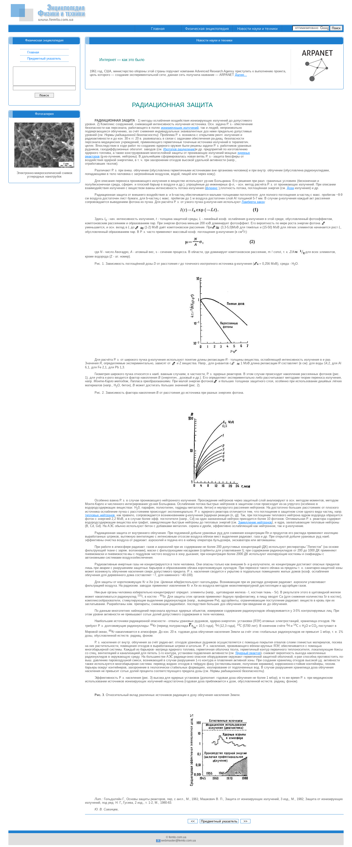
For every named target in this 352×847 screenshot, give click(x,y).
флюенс (212, 188)
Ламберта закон (253, 202)
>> (245, 821)
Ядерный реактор (248, 653)
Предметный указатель (44, 58)
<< (193, 821)
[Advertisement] (256, 12)
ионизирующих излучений (180, 127)
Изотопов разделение (179, 149)
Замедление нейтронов (255, 522)
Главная (33, 52)
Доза (290, 188)
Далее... (241, 75)
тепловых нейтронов (100, 515)
